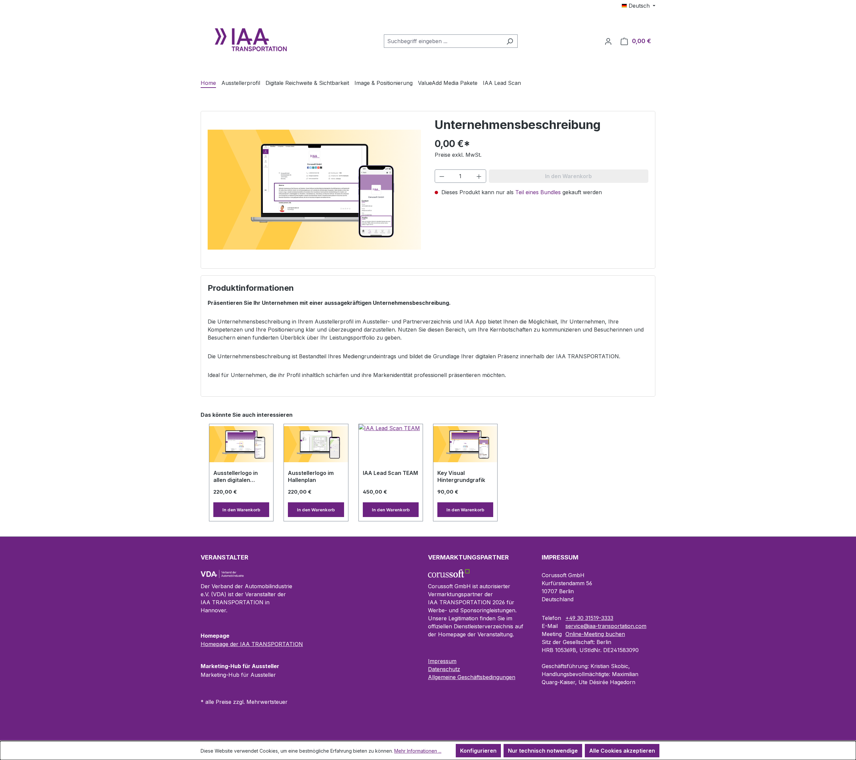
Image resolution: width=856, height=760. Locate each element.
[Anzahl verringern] (442, 176)
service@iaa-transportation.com (605, 626)
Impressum (442, 661)
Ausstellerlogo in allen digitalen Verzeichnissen (235, 477)
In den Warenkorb (241, 509)
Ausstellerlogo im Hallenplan (311, 476)
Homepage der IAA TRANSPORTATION (252, 644)
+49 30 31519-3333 (589, 618)
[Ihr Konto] (608, 41)
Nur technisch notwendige (543, 750)
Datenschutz (444, 669)
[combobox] (443, 41)
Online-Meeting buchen (595, 634)
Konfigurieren (478, 750)
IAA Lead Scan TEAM (390, 473)
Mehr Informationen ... (417, 751)
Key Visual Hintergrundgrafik (461, 476)
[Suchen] (510, 41)
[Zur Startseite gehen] (251, 40)
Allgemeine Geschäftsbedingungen (471, 677)
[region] (428, 473)
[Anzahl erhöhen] (479, 176)
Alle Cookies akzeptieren (622, 750)
